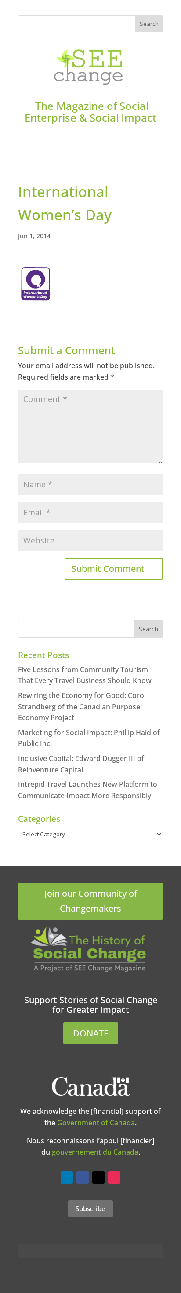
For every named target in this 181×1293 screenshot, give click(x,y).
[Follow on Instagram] (114, 1177)
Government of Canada (96, 1122)
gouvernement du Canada (95, 1152)
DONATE (91, 1033)
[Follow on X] (98, 1177)
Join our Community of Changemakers (90, 901)
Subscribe (90, 1208)
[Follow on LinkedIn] (67, 1177)
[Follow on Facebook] (82, 1177)
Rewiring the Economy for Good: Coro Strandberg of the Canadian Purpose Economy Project (81, 706)
